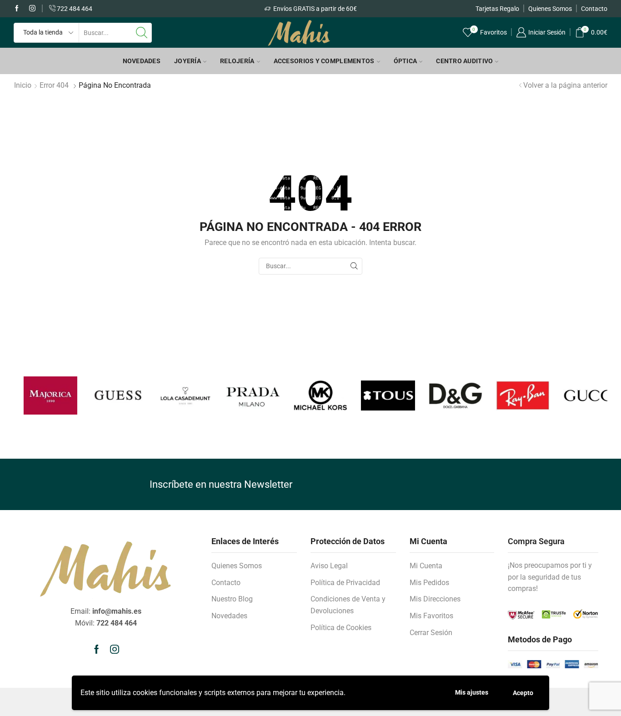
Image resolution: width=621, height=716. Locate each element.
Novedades (142, 61)
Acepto (523, 692)
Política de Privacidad (345, 582)
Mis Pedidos (429, 582)
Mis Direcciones (435, 599)
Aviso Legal (329, 565)
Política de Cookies (340, 627)
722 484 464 (73, 8)
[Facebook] (17, 8)
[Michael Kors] (310, 396)
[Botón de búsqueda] (141, 32)
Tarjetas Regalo (497, 8)
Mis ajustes (471, 692)
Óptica (405, 61)
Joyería (187, 61)
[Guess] (108, 395)
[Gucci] (580, 395)
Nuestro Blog (232, 599)
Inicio (22, 85)
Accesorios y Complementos (324, 61)
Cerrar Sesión (431, 632)
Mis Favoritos (431, 615)
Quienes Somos (550, 8)
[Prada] (243, 396)
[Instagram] (32, 8)
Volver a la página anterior (565, 85)
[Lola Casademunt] (175, 395)
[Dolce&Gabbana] (445, 396)
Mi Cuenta (426, 565)
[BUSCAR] (354, 266)
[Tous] (378, 396)
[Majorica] (40, 395)
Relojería (237, 61)
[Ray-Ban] (513, 396)
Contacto (594, 8)
